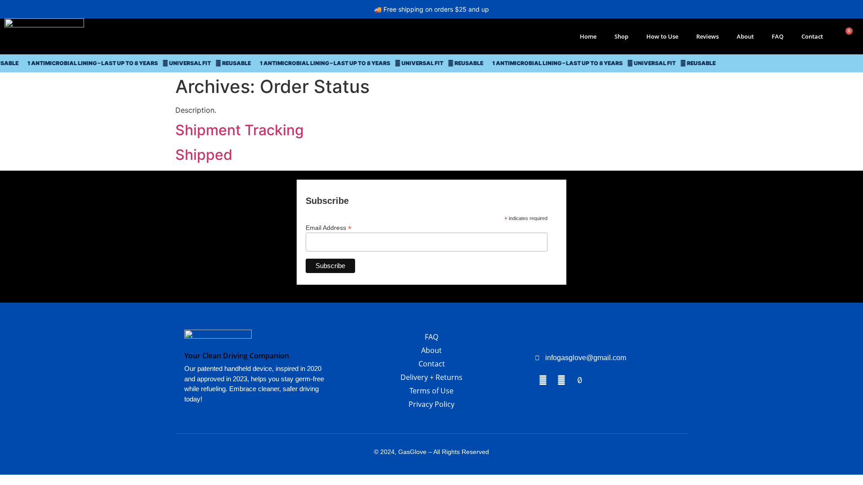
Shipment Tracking (239, 130)
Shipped (203, 154)
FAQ (777, 36)
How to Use (662, 36)
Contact (812, 36)
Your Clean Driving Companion (236, 356)
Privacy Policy (431, 404)
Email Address (328, 227)
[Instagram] (561, 380)
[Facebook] (543, 380)
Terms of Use (431, 391)
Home (588, 36)
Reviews (707, 36)
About (745, 36)
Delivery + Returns (431, 377)
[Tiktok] (580, 380)
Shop (621, 36)
